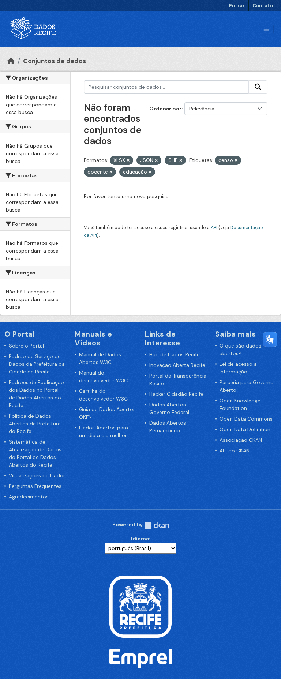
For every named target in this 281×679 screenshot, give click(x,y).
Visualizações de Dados (37, 475)
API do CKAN (235, 450)
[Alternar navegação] (266, 29)
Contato (262, 6)
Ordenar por (165, 108)
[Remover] (128, 160)
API (214, 228)
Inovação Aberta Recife (177, 365)
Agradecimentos (29, 496)
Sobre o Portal (26, 345)
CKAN (156, 525)
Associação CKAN (241, 440)
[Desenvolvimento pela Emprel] (140, 658)
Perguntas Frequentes (35, 486)
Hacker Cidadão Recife (176, 394)
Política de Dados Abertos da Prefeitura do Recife (35, 424)
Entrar (237, 6)
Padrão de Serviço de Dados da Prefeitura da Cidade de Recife (37, 364)
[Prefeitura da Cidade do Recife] (140, 606)
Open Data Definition (245, 429)
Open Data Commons (246, 419)
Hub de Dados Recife (174, 354)
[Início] (11, 61)
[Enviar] (257, 87)
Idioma (140, 538)
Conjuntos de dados (54, 61)
